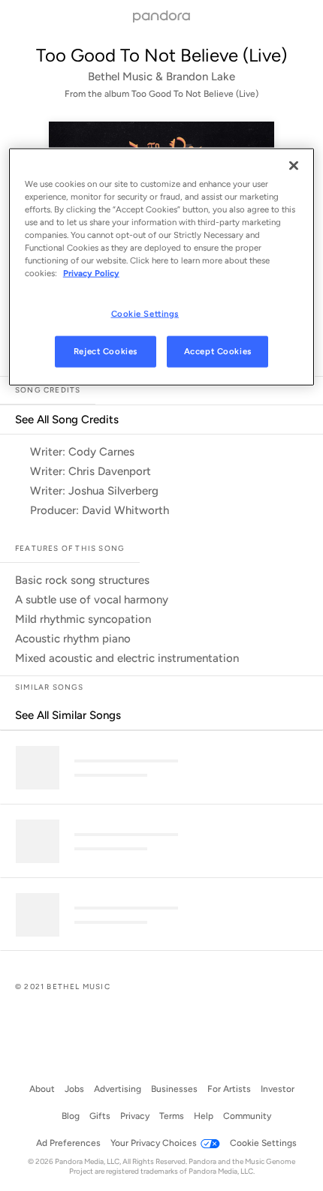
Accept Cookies (218, 351)
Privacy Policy (91, 273)
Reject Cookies (105, 351)
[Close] (293, 165)
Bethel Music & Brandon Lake (161, 76)
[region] (161, 267)
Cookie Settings (145, 313)
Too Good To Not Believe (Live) (161, 55)
